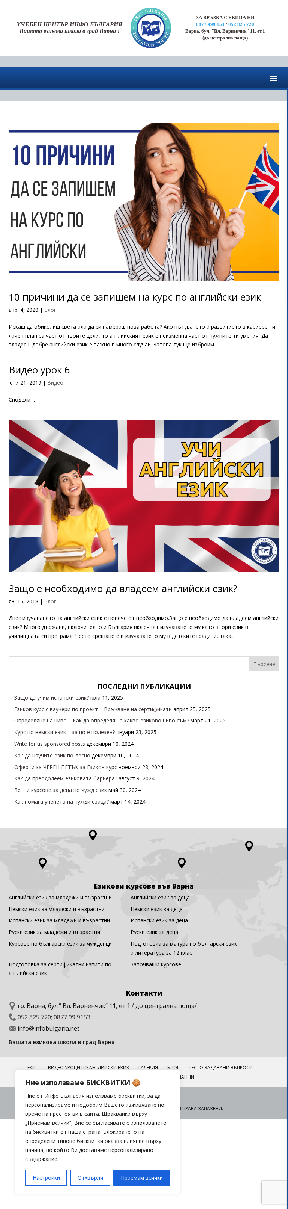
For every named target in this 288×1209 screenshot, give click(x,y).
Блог (50, 309)
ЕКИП (33, 1067)
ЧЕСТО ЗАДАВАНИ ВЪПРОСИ (221, 1067)
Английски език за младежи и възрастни (60, 897)
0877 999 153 (210, 24)
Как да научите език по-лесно (52, 755)
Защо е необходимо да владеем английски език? (123, 588)
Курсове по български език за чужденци (60, 943)
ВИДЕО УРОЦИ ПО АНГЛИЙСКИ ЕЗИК (88, 1067)
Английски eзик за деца (160, 897)
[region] (97, 1132)
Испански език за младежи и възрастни (59, 920)
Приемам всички (142, 1177)
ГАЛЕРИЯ (148, 1067)
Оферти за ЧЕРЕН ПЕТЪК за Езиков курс (65, 767)
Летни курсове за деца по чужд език (60, 789)
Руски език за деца (154, 931)
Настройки (46, 1177)
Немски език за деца (156, 909)
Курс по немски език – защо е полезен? (64, 732)
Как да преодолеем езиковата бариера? (65, 778)
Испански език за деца (159, 920)
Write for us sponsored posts (49, 743)
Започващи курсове (155, 964)
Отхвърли (90, 1177)
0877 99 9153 (72, 1017)
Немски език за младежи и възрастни (57, 909)
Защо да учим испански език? (51, 697)
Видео (55, 382)
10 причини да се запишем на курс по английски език (135, 297)
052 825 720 (241, 24)
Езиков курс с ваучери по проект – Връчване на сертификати (93, 709)
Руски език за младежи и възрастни (54, 931)
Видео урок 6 (39, 369)
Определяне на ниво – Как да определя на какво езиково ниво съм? (101, 720)
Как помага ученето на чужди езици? (61, 801)
